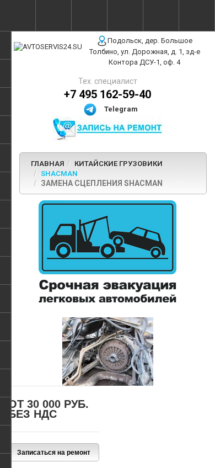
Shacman (59, 173)
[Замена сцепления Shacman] (107, 351)
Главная (47, 163)
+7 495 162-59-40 (107, 94)
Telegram (120, 109)
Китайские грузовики (118, 163)
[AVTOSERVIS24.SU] (48, 47)
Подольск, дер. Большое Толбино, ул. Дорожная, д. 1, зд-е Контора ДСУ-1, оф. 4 (144, 51)
